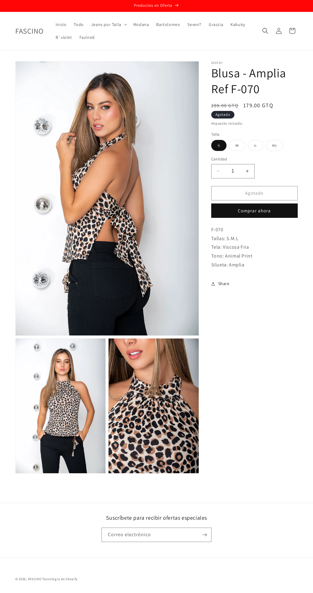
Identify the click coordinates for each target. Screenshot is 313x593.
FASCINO (35, 579)
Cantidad (219, 159)
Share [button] (224, 283)
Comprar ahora (254, 211)
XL (277, 146)
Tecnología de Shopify (60, 579)
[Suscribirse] (204, 535)
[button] (108, 24)
